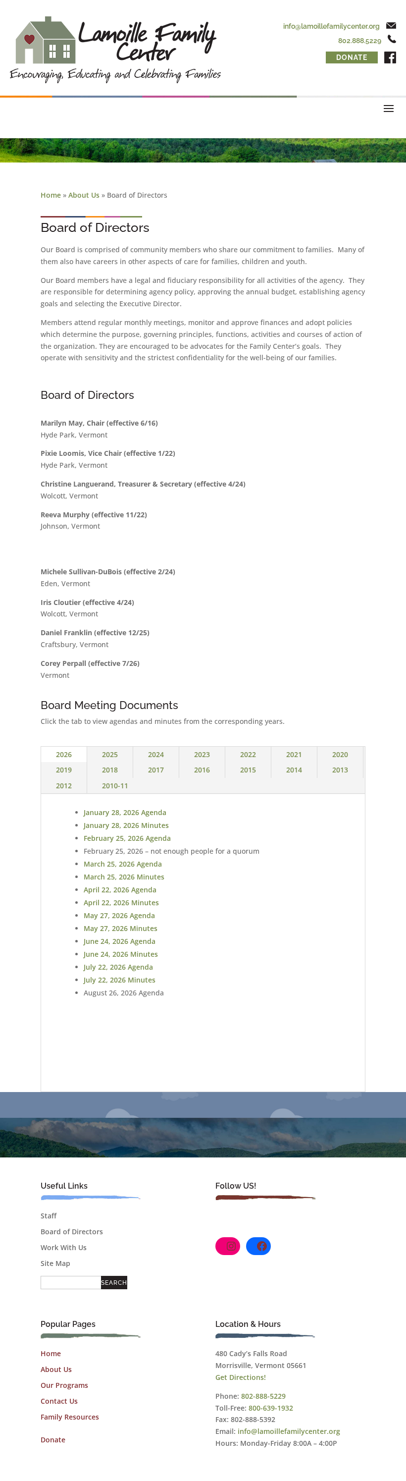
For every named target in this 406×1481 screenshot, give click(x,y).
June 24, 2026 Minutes (121, 954)
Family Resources (70, 1417)
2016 (202, 769)
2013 (340, 769)
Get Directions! (240, 1377)
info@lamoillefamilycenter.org (331, 26)
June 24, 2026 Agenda (119, 941)
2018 (110, 769)
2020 (340, 754)
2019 (64, 769)
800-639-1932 (271, 1408)
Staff (48, 1215)
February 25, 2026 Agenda (127, 838)
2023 (202, 754)
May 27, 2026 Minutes (120, 928)
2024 (156, 754)
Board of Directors (72, 1231)
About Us (84, 195)
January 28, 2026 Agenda (125, 812)
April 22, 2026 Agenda (120, 889)
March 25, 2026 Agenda (123, 864)
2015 (248, 769)
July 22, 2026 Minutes (119, 980)
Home (51, 195)
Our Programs (64, 1385)
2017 (156, 769)
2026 (64, 754)
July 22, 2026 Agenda (118, 967)
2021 (294, 754)
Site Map (55, 1263)
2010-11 (115, 785)
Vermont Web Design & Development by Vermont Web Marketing (253, 1470)
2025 (110, 754)
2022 (248, 754)
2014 (294, 769)
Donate (351, 57)
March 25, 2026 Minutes (124, 876)
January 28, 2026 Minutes (126, 825)
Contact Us (59, 1401)
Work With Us (64, 1247)
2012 (64, 785)
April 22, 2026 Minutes (121, 902)
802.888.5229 (359, 41)
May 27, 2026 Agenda (119, 915)
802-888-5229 (263, 1396)
